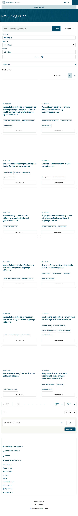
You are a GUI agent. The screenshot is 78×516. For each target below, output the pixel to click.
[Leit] (69, 2)
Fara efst (69, 429)
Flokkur (4, 48)
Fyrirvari (5, 475)
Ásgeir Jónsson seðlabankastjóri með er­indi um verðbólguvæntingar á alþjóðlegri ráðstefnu (57, 218)
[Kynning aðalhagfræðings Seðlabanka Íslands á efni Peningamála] (58, 249)
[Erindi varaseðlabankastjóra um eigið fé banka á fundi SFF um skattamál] (20, 148)
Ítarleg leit (68, 28)
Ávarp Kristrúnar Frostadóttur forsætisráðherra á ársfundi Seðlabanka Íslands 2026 (54, 376)
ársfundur (60, 384)
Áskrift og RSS (7, 468)
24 (74, 75)
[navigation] (75, 2)
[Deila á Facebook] (66, 412)
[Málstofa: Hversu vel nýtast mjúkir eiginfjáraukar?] (58, 148)
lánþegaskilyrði (46, 125)
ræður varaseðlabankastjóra (12, 120)
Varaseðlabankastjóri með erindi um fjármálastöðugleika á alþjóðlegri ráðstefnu (18, 267)
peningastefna (8, 125)
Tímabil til (5, 41)
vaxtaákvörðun (57, 273)
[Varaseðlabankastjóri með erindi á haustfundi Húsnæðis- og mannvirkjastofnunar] (58, 91)
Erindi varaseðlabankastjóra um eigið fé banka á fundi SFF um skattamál (19, 164)
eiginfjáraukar (8, 172)
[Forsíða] (16, 2)
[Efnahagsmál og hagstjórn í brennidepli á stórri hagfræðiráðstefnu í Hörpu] (58, 301)
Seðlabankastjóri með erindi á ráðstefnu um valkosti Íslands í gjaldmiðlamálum (16, 218)
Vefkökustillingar (8, 482)
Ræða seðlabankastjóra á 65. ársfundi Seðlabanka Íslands (19, 374)
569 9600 (7, 455)
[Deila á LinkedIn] (74, 412)
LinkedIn (7, 485)
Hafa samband (7, 465)
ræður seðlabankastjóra (10, 226)
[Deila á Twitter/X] (70, 412)
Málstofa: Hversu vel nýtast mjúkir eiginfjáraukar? (56, 164)
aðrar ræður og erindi (28, 120)
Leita (57, 28)
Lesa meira (18, 131)
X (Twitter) (8, 489)
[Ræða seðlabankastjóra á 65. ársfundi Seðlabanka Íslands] (20, 357)
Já (70, 423)
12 (69, 75)
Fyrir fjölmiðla (7, 471)
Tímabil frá (5, 34)
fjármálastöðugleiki (66, 120)
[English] (65, 2)
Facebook (8, 492)
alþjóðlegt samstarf (59, 325)
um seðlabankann (47, 335)
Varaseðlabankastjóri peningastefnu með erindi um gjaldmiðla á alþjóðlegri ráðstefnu (19, 319)
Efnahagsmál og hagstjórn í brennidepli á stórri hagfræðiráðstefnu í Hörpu (58, 318)
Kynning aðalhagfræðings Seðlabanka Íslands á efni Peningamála (57, 266)
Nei (62, 423)
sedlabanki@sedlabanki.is (12, 451)
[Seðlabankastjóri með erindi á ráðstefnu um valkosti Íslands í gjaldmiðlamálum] (20, 199)
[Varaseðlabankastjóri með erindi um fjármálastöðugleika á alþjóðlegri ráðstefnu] (20, 249)
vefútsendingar (46, 325)
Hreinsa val (38, 57)
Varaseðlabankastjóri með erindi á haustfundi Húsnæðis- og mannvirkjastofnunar (56, 109)
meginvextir (67, 273)
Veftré (5, 478)
